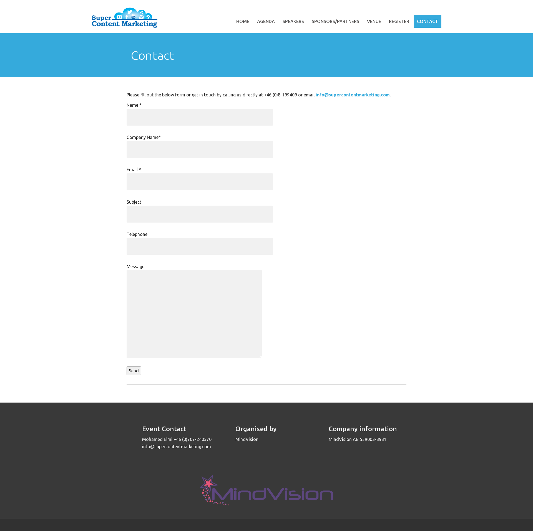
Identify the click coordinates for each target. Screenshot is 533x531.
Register (399, 21)
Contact (427, 21)
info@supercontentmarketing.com (353, 94)
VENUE (374, 21)
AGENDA (266, 21)
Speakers (293, 21)
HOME (242, 21)
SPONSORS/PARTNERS (335, 21)
